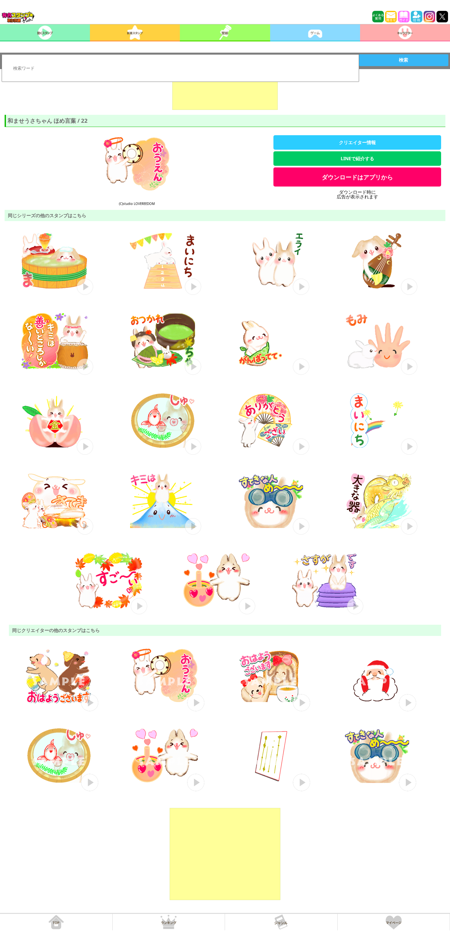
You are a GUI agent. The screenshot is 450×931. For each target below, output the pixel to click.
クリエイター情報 (357, 142)
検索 (403, 60)
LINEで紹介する (357, 158)
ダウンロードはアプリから (357, 177)
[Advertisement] (225, 93)
